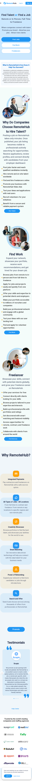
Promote (16, 629)
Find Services (13, 439)
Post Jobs (16, 39)
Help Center (15, 709)
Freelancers (16, 51)
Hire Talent (12, 211)
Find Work (16, 45)
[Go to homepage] (10, 3)
